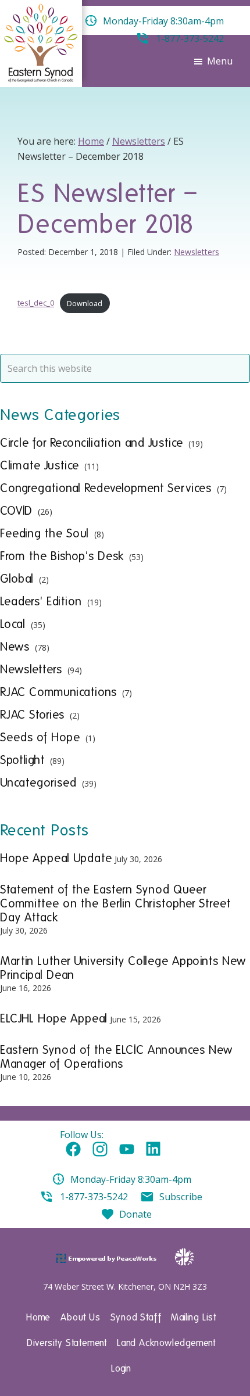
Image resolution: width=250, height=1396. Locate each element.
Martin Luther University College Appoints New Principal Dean (123, 967)
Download (84, 303)
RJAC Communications (58, 692)
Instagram (100, 1149)
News (15, 646)
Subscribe (180, 1196)
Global (17, 578)
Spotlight (22, 759)
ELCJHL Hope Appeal (54, 1018)
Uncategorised (38, 782)
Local (13, 624)
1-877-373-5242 (94, 1196)
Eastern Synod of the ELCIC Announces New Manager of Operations (116, 1056)
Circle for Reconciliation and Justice (91, 442)
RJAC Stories (32, 714)
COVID (16, 510)
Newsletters (196, 251)
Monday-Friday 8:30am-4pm (130, 1179)
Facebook (73, 1149)
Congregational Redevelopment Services (106, 488)
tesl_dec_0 (35, 303)
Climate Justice (39, 465)
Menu (220, 61)
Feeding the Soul (44, 533)
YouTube (126, 1149)
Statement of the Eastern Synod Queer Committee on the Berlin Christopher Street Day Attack (115, 903)
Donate (135, 1214)
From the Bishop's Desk (62, 556)
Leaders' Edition (41, 601)
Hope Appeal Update (56, 858)
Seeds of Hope (40, 737)
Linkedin (153, 1149)
